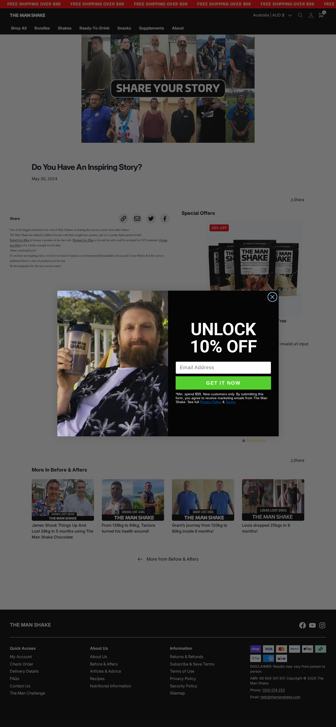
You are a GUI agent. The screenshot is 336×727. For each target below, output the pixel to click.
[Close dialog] (272, 297)
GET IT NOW (223, 383)
